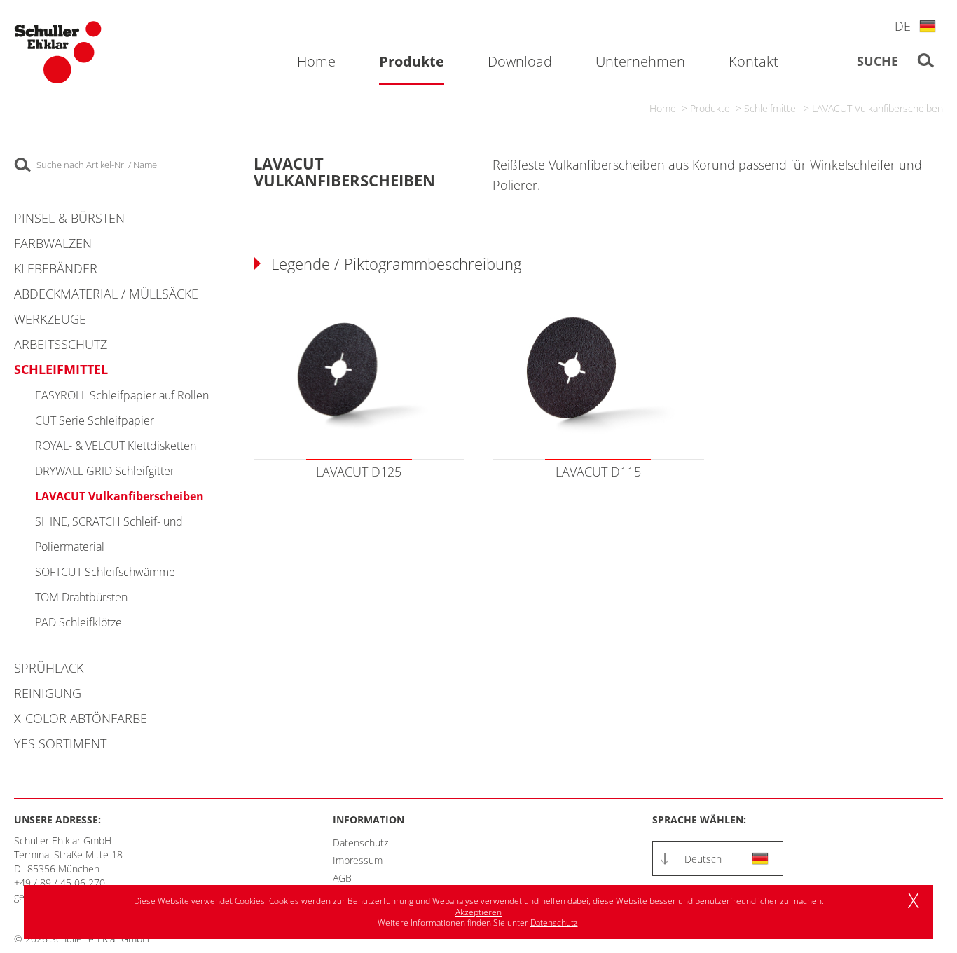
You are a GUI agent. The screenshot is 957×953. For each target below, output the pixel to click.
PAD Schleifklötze (78, 622)
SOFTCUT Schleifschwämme (105, 572)
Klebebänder (55, 268)
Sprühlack (48, 667)
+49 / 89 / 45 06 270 (59, 882)
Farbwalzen (53, 243)
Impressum (358, 860)
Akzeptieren (478, 912)
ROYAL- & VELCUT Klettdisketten (115, 445)
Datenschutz (360, 842)
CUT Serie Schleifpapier (94, 420)
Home (662, 108)
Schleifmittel (771, 108)
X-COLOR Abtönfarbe (80, 718)
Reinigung (47, 693)
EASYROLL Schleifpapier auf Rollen (122, 395)
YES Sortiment (60, 743)
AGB (342, 877)
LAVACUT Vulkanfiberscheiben (877, 108)
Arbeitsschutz (60, 344)
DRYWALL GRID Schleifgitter (104, 471)
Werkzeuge (50, 318)
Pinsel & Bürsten (69, 218)
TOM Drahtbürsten (81, 597)
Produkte (710, 108)
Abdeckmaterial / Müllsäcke (106, 293)
